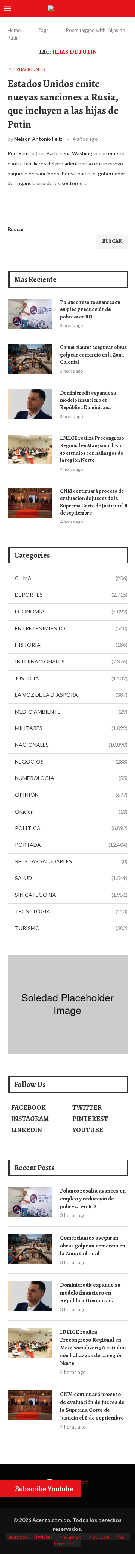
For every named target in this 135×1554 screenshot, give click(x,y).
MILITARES (71, 728)
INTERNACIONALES (71, 661)
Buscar (16, 229)
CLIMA (71, 578)
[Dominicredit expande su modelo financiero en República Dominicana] (30, 404)
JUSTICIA (71, 678)
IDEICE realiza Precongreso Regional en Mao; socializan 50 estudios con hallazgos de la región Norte (92, 449)
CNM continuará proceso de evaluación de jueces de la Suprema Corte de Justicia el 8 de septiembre (94, 502)
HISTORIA (71, 644)
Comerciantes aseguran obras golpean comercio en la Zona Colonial (93, 355)
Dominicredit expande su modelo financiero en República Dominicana (88, 400)
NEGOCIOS (71, 761)
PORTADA (71, 845)
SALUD (71, 878)
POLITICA (71, 828)
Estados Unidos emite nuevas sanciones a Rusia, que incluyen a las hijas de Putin (63, 104)
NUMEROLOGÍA (71, 778)
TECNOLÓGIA (71, 911)
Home (14, 30)
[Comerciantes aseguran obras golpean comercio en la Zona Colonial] (30, 359)
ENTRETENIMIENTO (71, 628)
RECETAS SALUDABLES (71, 861)
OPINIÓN (71, 795)
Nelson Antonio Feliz (38, 139)
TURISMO (71, 928)
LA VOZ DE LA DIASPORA (71, 694)
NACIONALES (71, 745)
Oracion (71, 811)
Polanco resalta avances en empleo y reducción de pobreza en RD (90, 309)
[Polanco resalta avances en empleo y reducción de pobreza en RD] (30, 314)
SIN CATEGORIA (71, 895)
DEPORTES (71, 594)
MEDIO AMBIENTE (71, 711)
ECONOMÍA (71, 611)
